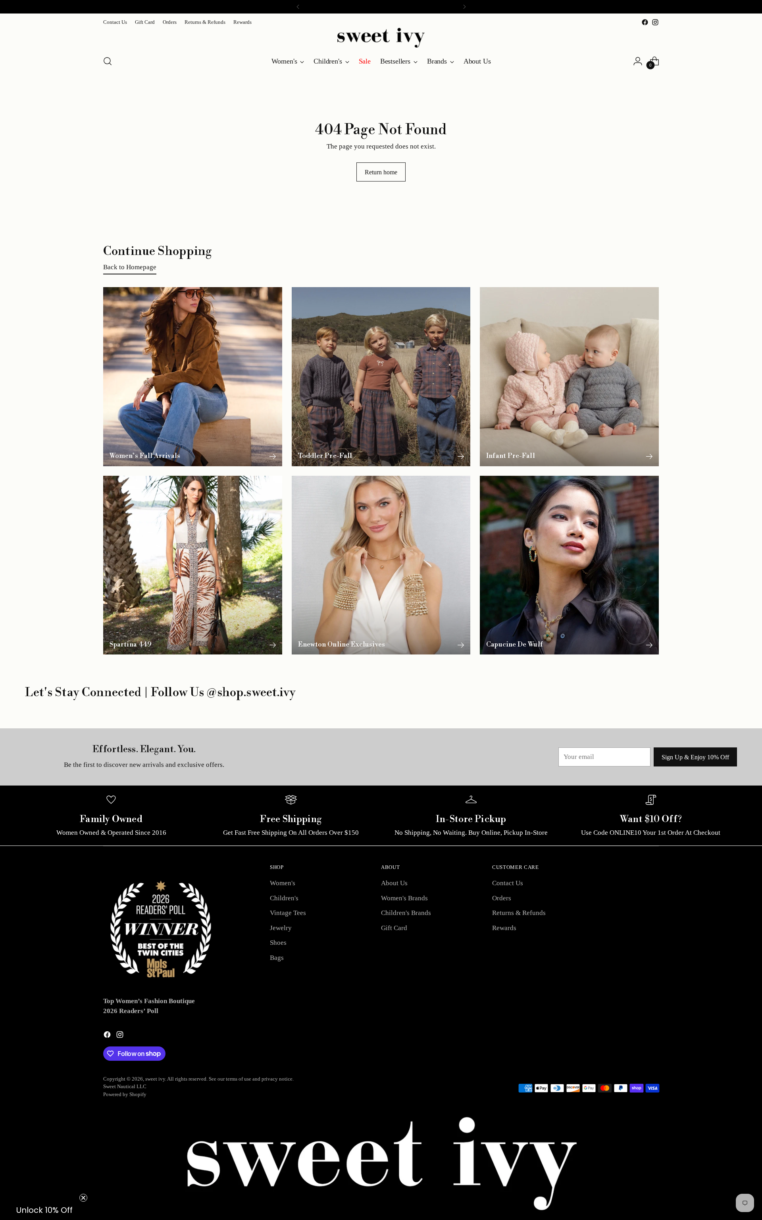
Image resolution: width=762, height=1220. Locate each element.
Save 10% (571, 658)
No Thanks (571, 686)
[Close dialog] (752, 10)
